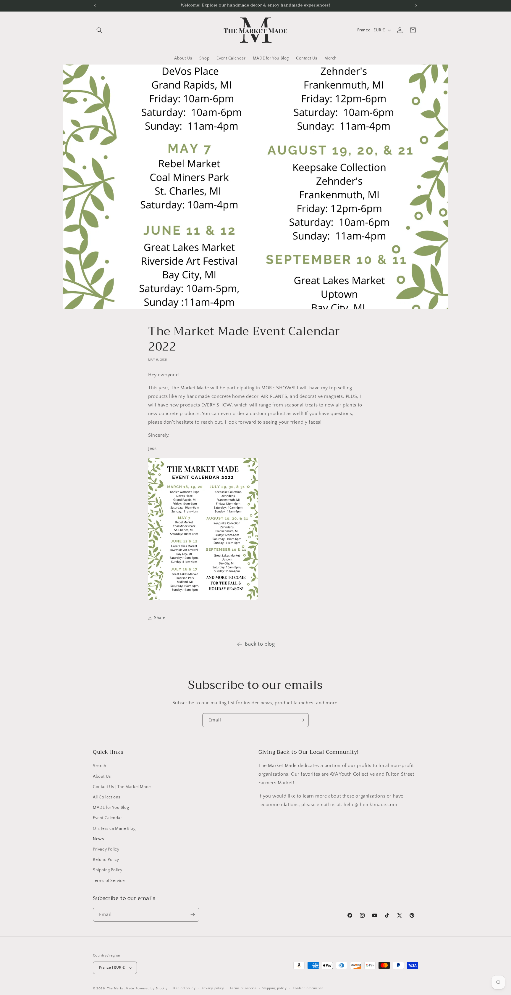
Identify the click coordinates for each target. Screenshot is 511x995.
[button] (99, 30)
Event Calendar (107, 818)
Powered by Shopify (151, 988)
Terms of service (243, 988)
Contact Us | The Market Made (122, 787)
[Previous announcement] (94, 5)
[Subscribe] (301, 720)
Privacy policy (212, 988)
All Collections (106, 797)
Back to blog (260, 644)
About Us (102, 776)
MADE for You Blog (111, 807)
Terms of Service (109, 880)
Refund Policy (106, 859)
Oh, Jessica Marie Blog (114, 828)
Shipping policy (274, 988)
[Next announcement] (416, 5)
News (98, 839)
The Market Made (121, 988)
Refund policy (184, 988)
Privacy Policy (106, 849)
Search (99, 765)
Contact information (308, 988)
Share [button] (159, 617)
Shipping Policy (107, 870)
